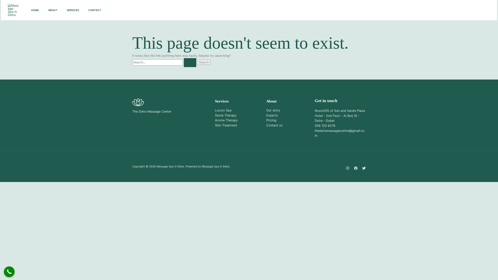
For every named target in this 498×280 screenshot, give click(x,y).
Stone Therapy (226, 115)
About (52, 10)
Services (73, 10)
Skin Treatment (226, 125)
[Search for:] (164, 62)
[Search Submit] (190, 62)
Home (35, 10)
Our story (273, 110)
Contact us (274, 125)
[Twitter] (453, 10)
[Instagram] (436, 10)
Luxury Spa (223, 110)
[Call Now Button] (9, 271)
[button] (476, 10)
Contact (94, 10)
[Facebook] (444, 10)
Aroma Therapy (226, 120)
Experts (272, 115)
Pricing (271, 120)
